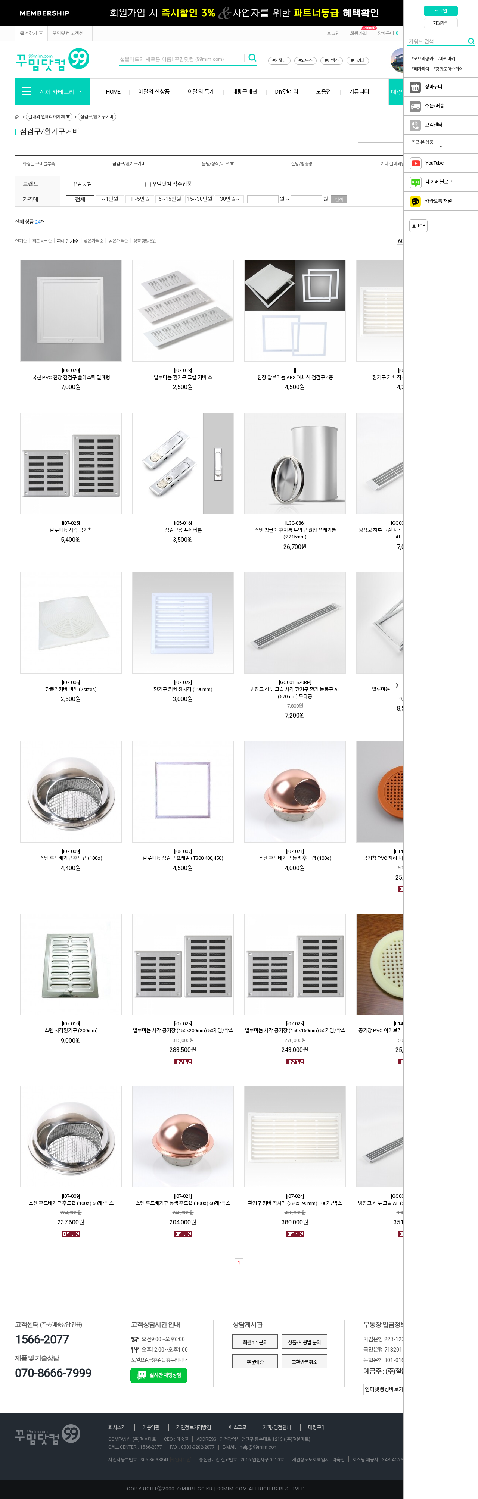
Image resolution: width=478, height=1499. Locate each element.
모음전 (323, 91)
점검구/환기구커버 (97, 116)
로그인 (333, 33)
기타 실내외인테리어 (399, 163)
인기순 (21, 241)
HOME (113, 91)
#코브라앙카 (422, 59)
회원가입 (358, 33)
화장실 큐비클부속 (39, 163)
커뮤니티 (359, 91)
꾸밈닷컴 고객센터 (70, 33)
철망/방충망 (302, 163)
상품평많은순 (145, 241)
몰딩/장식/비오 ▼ (218, 163)
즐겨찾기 (28, 33)
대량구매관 (245, 91)
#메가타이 (420, 69)
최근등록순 (42, 241)
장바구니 (387, 33)
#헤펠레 (279, 60)
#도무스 (305, 60)
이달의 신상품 (154, 91)
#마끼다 (358, 60)
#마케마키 (446, 59)
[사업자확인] (180, 1459)
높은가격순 (118, 241)
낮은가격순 (93, 241)
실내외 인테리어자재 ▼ (49, 116)
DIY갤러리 (286, 91)
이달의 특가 (201, 91)
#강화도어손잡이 (448, 69)
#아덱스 (332, 60)
